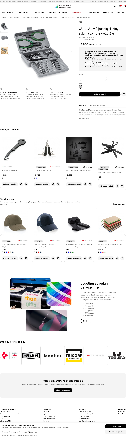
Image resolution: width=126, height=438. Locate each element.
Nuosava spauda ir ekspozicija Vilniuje (35, 1)
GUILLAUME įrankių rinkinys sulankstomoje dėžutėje (75, 17)
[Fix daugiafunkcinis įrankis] (47, 150)
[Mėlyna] (36, 178)
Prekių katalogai (93, 12)
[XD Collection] (7, 167)
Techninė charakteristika (97, 105)
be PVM (91, 44)
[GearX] (87, 167)
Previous (13, 51)
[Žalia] (41, 252)
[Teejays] (95, 355)
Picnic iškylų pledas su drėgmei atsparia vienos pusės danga (47, 246)
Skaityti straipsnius (63, 390)
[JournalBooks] (9, 355)
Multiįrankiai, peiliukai (51, 17)
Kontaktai (120, 12)
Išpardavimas (76, 12)
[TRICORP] (52, 355)
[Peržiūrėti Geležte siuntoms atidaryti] (21, 184)
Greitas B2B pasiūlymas (55, 1)
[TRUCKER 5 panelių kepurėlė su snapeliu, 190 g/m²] (15, 224)
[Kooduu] (31, 355)
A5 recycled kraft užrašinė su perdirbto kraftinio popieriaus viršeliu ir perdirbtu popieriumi (78, 246)
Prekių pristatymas (49, 418)
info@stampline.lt (121, 1)
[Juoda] (2, 178)
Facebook (121, 411)
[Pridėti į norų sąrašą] (123, 94)
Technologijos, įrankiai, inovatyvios (32, 17)
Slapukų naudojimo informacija (10, 414)
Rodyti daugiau (84, 118)
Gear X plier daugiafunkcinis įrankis (109, 172)
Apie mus (46, 414)
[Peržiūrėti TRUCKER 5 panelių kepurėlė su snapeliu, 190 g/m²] (21, 258)
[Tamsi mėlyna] (8, 252)
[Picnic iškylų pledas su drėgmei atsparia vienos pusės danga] (47, 224)
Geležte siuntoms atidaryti (10, 170)
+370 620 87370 (84, 418)
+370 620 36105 (103, 1)
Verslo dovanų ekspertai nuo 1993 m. (10, 1)
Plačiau (85, 321)
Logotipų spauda (38, 12)
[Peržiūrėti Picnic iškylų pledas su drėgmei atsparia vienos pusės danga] (53, 258)
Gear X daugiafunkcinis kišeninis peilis (78, 170)
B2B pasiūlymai (5, 416)
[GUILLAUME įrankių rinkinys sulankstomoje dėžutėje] (4, 26)
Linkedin (121, 414)
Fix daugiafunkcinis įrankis (42, 170)
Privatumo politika (5, 411)
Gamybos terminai (49, 416)
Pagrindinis (3, 17)
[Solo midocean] (80, 22)
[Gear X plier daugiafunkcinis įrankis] (111, 150)
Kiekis (81, 74)
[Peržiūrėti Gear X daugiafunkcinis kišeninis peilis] (85, 184)
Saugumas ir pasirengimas (58, 12)
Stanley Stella (108, 12)
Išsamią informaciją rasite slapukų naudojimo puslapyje (19, 435)
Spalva (81, 83)
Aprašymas (82, 105)
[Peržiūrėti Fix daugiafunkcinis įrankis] (53, 184)
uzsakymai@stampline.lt (86, 421)
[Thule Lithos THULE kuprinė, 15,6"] (111, 224)
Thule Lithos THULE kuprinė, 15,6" (109, 244)
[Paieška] (115, 6)
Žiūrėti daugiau (118, 204)
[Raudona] (6, 252)
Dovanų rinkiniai (22, 12)
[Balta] (2, 252)
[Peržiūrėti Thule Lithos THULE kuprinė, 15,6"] (117, 258)
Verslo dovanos (7, 12)
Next (71, 51)
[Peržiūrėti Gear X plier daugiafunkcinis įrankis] (117, 186)
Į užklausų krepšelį (99, 94)
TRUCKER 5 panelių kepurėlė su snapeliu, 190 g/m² (12, 246)
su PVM (98, 44)
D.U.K (1, 418)
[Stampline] (63, 6)
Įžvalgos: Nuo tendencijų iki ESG (74, 1)
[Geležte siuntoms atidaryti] (15, 150)
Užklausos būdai (5, 421)
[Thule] (121, 241)
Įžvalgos (46, 411)
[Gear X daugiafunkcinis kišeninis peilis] (79, 150)
